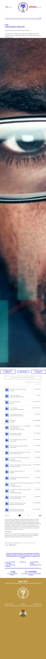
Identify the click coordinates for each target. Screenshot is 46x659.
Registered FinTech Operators (8, 372)
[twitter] (21, 581)
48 (28, 515)
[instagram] (23, 581)
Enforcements (23, 371)
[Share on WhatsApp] (12, 545)
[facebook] (19, 581)
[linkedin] (25, 581)
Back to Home (8, 542)
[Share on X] (9, 545)
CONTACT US (23, 562)
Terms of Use (37, 604)
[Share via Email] (15, 545)
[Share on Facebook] (14, 545)
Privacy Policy (9, 604)
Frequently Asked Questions (38, 372)
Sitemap (23, 604)
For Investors (16, 542)
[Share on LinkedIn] (10, 545)
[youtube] (27, 581)
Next (40, 515)
